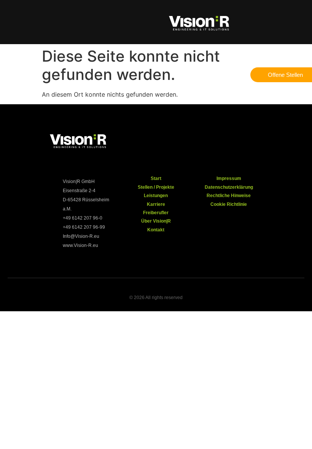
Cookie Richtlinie (228, 204)
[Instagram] (221, 142)
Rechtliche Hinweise (229, 195)
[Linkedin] (271, 142)
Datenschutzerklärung (229, 187)
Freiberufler (156, 212)
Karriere (156, 204)
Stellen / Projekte (156, 187)
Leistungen (156, 195)
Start (156, 178)
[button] (20, 22)
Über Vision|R (156, 221)
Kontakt (155, 229)
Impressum (228, 178)
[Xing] (246, 142)
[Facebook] (197, 142)
